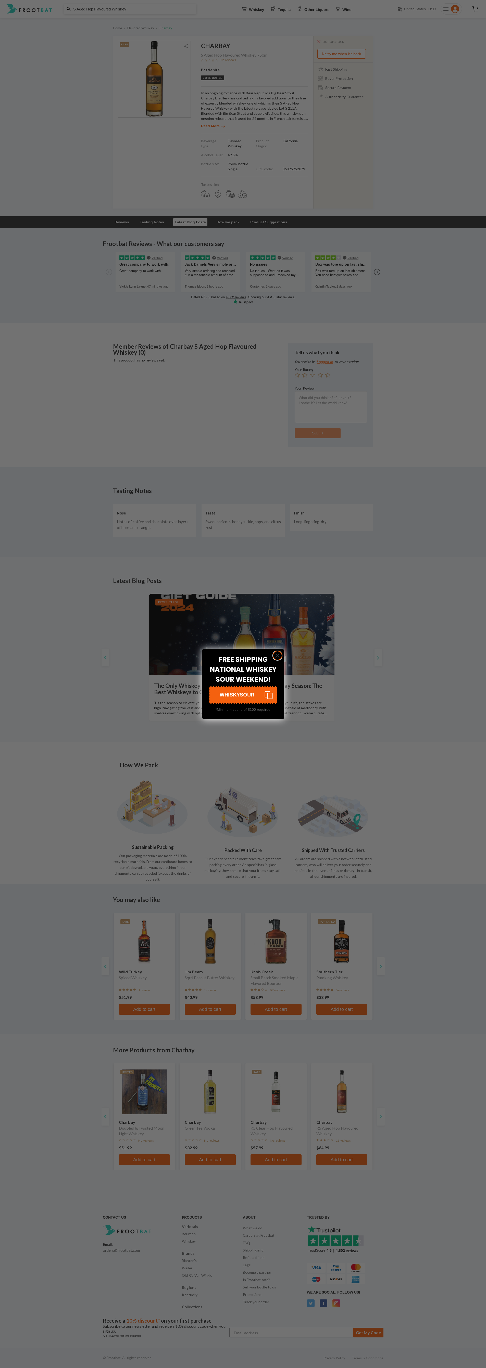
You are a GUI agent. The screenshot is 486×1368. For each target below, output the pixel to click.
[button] (243, 695)
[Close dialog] (277, 655)
